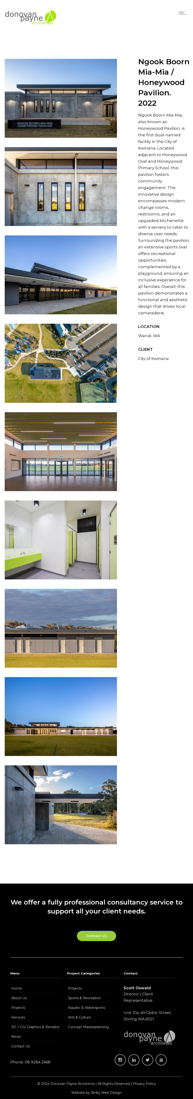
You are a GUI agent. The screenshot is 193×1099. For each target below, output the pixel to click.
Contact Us (20, 1046)
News (16, 1036)
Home (16, 988)
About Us (19, 998)
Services (18, 1017)
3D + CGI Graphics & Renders (35, 1027)
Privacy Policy (144, 1084)
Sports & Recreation (84, 998)
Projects (18, 1008)
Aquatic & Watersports (86, 1008)
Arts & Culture (79, 1017)
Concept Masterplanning (88, 1027)
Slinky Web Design (106, 1093)
